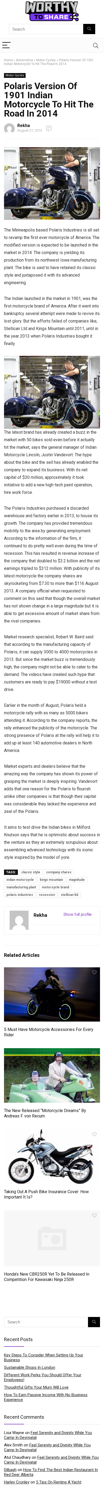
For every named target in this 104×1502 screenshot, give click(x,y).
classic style (30, 872)
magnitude (77, 880)
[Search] (95, 45)
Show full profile (77, 914)
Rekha (23, 125)
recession (47, 895)
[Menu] (6, 45)
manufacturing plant (21, 887)
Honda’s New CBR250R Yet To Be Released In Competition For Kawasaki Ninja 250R (46, 1277)
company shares (58, 872)
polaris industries (19, 895)
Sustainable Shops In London (29, 1367)
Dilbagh (10, 1469)
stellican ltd (69, 895)
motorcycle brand (55, 887)
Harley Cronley (16, 1482)
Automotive (24, 60)
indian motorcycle (20, 880)
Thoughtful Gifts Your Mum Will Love (36, 1387)
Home (8, 60)
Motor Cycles (46, 60)
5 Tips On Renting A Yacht (58, 1482)
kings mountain (51, 880)
